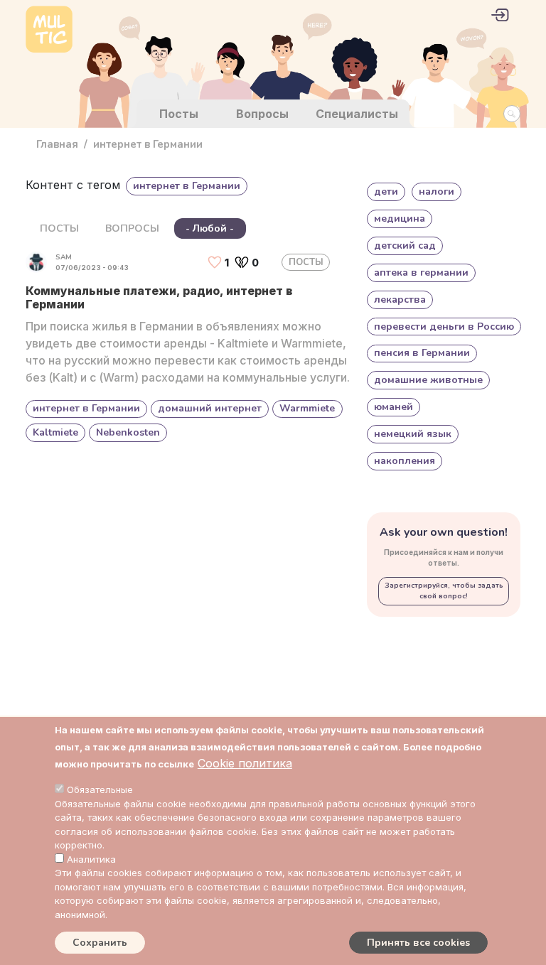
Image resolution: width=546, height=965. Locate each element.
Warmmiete (307, 408)
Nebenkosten (128, 432)
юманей (393, 407)
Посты (178, 114)
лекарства (400, 299)
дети (386, 191)
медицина (399, 218)
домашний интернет (210, 408)
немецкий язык (412, 434)
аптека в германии (421, 272)
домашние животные (428, 380)
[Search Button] (511, 113)
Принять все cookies (418, 942)
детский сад (405, 245)
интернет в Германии (86, 408)
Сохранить (100, 942)
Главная (57, 144)
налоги (436, 191)
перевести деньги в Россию (444, 326)
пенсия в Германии (422, 353)
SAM (63, 257)
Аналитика (91, 859)
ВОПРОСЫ (132, 228)
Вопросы (262, 114)
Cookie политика (245, 763)
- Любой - (210, 228)
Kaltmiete (55, 432)
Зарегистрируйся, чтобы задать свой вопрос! (444, 591)
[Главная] (49, 31)
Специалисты (357, 114)
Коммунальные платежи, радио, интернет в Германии (159, 297)
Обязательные (100, 789)
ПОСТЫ (59, 228)
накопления (404, 461)
